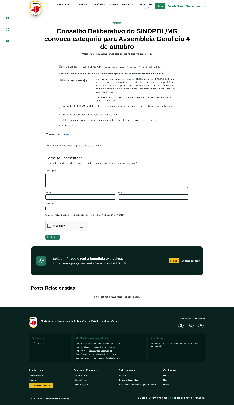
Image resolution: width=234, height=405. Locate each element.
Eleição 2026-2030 (146, 6)
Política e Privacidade (57, 398)
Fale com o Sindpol (42, 385)
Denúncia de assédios (128, 380)
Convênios (81, 4)
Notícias (166, 375)
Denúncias (127, 4)
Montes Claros (80, 380)
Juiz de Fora (79, 375)
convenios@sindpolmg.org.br (104, 347)
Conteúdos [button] (97, 4)
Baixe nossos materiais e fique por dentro (137, 384)
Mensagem (51, 170)
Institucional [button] (63, 4)
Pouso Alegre (80, 384)
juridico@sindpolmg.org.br (100, 350)
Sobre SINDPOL (36, 375)
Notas (166, 380)
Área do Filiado (175, 6)
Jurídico (114, 4)
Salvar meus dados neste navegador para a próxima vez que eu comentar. (86, 214)
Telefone (49, 203)
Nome (48, 192)
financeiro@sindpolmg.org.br (103, 354)
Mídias (166, 384)
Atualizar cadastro (195, 6)
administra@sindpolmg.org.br (107, 343)
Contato (32, 380)
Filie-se (160, 5)
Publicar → (52, 237)
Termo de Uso (36, 398)
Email (120, 192)
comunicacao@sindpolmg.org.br (108, 358)
